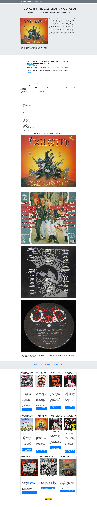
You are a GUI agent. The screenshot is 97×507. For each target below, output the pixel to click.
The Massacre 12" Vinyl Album (41, 451)
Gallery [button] (36, 1)
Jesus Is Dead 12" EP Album (41, 408)
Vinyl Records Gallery (25, 1)
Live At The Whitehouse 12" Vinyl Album (26, 450)
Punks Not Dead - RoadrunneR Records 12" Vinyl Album (29, 492)
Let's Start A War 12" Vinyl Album (56, 407)
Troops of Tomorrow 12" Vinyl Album (68, 490)
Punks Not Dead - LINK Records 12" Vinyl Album (70, 451)
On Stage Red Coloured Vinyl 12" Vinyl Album (55, 448)
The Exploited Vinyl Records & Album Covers (48, 364)
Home (33, 1)
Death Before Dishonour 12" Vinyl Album (27, 409)
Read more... (30, 72)
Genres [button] (40, 1)
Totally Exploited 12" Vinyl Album (47, 488)
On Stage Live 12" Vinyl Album (70, 407)
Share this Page (48, 499)
